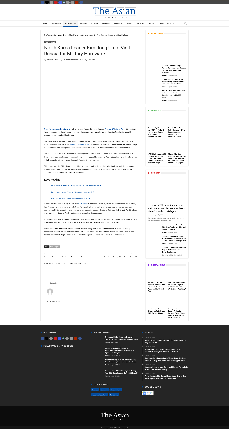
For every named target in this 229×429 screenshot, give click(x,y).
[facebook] (42, 2)
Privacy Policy (116, 390)
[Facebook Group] (81, 2)
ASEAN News (50, 42)
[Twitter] (47, 2)
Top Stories (114, 395)
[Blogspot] (72, 2)
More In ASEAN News (77, 264)
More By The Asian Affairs (55, 264)
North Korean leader (57, 129)
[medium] (51, 2)
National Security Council (79, 144)
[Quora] (76, 2)
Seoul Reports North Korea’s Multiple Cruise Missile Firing (71, 199)
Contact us (104, 390)
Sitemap (95, 390)
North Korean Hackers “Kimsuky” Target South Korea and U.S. (72, 192)
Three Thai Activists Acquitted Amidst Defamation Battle (63, 255)
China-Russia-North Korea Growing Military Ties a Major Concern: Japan (76, 186)
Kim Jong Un (54, 247)
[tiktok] (68, 2)
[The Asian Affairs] (114, 5)
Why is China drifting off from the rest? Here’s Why (120, 255)
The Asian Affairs (52, 60)
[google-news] (64, 2)
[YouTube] (56, 2)
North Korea (83, 204)
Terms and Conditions (99, 395)
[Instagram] (60, 2)
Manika (152, 60)
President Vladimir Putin (115, 129)
